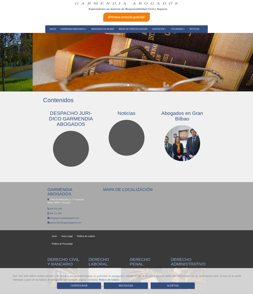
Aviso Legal (66, 236)
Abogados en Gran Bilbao (182, 115)
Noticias (126, 113)
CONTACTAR (158, 29)
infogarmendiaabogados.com (64, 218)
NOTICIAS (194, 29)
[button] (19, 62)
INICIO (53, 29)
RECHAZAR (126, 285)
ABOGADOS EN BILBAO (102, 29)
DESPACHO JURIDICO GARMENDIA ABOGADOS (71, 118)
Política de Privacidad (62, 243)
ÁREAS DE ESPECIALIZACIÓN (133, 29)
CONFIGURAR (79, 285)
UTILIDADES (177, 29)
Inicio (54, 236)
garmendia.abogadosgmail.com (65, 222)
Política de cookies (109, 279)
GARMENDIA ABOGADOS (72, 29)
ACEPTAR (173, 285)
